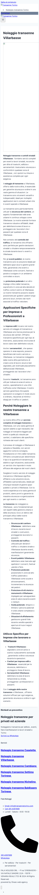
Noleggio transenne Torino (17, 10)
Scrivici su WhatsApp (9, 736)
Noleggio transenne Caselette (18, 750)
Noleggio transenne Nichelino (18, 781)
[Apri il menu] (3, 20)
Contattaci (5, 13)
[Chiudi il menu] (1, 887)
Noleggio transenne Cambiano (19, 766)
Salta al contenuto (8, 2)
